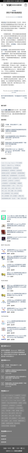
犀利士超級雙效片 (13, 418)
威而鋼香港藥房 (21, 173)
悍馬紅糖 (8, 410)
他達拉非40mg (10, 165)
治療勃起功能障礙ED (6, 185)
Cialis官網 (4, 397)
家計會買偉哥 (22, 175)
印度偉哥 (4, 402)
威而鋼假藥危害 (5, 170)
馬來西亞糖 (12, 425)
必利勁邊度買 (5, 183)
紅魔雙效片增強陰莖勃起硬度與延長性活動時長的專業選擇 (15, 130)
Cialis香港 (22, 397)
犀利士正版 (4, 190)
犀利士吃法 (18, 413)
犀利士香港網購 (5, 195)
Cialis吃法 (23, 395)
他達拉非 (4, 165)
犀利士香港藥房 (13, 195)
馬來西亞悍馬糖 (5, 425)
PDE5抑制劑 (19, 162)
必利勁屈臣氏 (23, 178)
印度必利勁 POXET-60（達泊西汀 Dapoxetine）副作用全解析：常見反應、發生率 (15, 150)
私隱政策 (3, 439)
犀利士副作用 (12, 413)
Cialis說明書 (16, 397)
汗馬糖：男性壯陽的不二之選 (13, 124)
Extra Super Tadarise (10, 162)
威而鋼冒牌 (19, 170)
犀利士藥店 (18, 415)
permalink (14, 92)
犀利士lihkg (19, 185)
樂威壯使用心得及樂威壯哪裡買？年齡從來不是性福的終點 (15, 143)
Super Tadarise (17, 400)
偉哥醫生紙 (17, 165)
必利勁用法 (17, 180)
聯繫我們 (3, 436)
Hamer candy (5, 400)
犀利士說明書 (5, 418)
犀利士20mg (4, 413)
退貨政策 (3, 442)
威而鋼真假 (13, 173)
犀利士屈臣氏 (5, 415)
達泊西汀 (14, 198)
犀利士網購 (10, 190)
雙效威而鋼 (17, 423)
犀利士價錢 (4, 188)
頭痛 (19, 198)
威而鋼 (20, 402)
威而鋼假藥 (15, 168)
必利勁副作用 (16, 178)
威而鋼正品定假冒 (6, 173)
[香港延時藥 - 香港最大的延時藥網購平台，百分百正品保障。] (14, 5)
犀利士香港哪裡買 (6, 193)
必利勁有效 (10, 180)
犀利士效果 (11, 415)
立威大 (10, 420)
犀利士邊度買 (22, 418)
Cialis (3, 162)
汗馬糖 (13, 410)
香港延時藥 (20, 17)
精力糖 (15, 420)
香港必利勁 (23, 198)
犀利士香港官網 (14, 193)
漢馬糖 (17, 410)
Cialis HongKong (9, 395)
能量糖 (3, 423)
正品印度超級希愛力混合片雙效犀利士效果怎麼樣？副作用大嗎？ (15, 136)
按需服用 (20, 183)
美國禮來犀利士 (21, 420)
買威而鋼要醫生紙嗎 (6, 198)
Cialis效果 (9, 397)
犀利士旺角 (18, 188)
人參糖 (23, 400)
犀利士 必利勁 (11, 188)
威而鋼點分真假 (5, 175)
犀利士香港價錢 (18, 190)
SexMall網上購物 (6, 110)
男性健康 (14, 10)
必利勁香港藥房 (12, 183)
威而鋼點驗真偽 (13, 175)
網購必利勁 (21, 195)
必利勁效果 (4, 180)
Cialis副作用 (17, 395)
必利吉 (3, 410)
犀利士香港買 (5, 420)
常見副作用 (4, 178)
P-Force (11, 400)
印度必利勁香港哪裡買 (7, 168)
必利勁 (9, 178)
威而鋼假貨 (12, 170)
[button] (2, 5)
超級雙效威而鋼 (9, 423)
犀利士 (14, 185)
